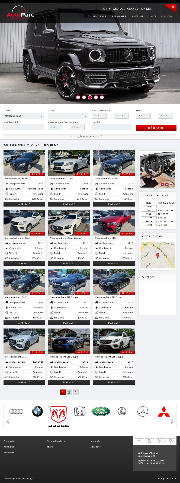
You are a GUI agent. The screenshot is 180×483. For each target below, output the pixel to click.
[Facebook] (139, 440)
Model (51, 110)
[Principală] (20, 12)
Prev (7, 421)
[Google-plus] (160, 440)
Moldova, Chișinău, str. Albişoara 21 (149, 454)
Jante (152, 16)
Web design (9, 478)
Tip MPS (96, 122)
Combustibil (11, 122)
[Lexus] (121, 411)
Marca (8, 110)
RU (173, 7)
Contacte (95, 446)
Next (172, 421)
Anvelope (137, 16)
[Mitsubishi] (164, 411)
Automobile (119, 16)
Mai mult (24, 204)
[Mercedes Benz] (142, 411)
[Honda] (79, 411)
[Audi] (16, 411)
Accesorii (9, 452)
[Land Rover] (100, 411)
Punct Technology (24, 478)
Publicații (167, 16)
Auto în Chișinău (153, 236)
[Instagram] (149, 440)
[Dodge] (58, 416)
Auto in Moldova (56, 441)
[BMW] (37, 411)
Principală (99, 16)
